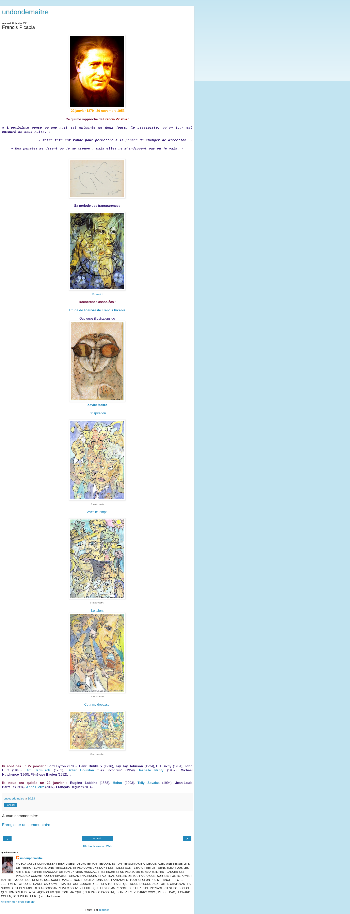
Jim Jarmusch (38, 770)
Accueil (97, 838)
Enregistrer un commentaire (26, 825)
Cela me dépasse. (97, 704)
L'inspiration (97, 413)
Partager (10, 805)
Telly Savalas (149, 783)
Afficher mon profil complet (18, 901)
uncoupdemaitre (31, 858)
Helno (117, 783)
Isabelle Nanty (151, 770)
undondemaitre (25, 12)
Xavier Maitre (97, 405)
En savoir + (97, 294)
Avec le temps (97, 512)
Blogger (104, 909)
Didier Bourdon (80, 770)
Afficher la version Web (97, 846)
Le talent (97, 610)
